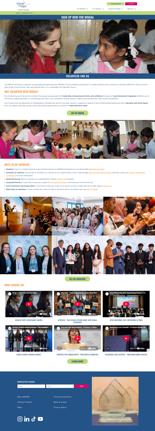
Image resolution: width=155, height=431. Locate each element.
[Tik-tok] (33, 418)
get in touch (92, 189)
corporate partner (59, 182)
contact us (61, 179)
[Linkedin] (26, 418)
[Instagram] (19, 418)
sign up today (98, 169)
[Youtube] (40, 418)
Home (18, 13)
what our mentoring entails (100, 173)
